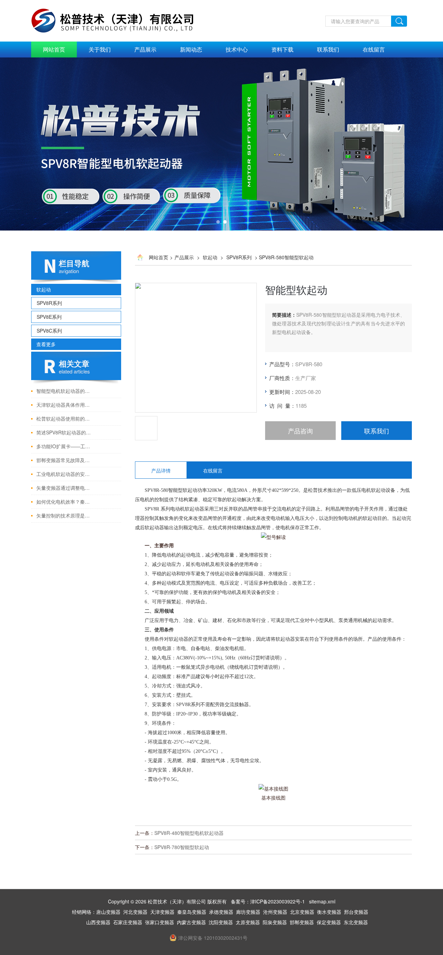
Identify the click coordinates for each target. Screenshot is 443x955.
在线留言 (374, 49)
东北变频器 (356, 922)
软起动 (43, 289)
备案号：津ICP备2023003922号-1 (268, 901)
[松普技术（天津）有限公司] (119, 3)
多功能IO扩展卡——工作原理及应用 (64, 446)
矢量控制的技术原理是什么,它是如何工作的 (64, 515)
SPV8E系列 (49, 316)
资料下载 (282, 49)
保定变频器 (329, 922)
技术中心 (237, 49)
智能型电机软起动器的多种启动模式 (64, 390)
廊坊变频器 (248, 911)
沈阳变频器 (221, 922)
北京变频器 (302, 911)
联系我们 (328, 49)
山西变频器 (98, 922)
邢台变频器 (356, 911)
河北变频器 (135, 911)
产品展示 (145, 49)
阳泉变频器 (275, 922)
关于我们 (100, 49)
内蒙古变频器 (191, 922)
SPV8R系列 (49, 302)
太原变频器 (248, 922)
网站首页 (54, 49)
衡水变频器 (329, 911)
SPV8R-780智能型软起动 (181, 847)
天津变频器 (162, 911)
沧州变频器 (275, 911)
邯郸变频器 (302, 922)
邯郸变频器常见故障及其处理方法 (64, 460)
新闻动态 (191, 49)
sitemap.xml (322, 901)
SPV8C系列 (49, 330)
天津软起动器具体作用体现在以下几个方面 (64, 404)
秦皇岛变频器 (191, 911)
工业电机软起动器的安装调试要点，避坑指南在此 (64, 473)
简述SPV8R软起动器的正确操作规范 (64, 432)
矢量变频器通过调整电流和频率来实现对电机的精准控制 (64, 487)
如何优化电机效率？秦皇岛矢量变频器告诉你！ (64, 501)
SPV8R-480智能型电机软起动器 (189, 832)
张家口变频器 (159, 922)
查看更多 (46, 344)
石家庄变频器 (127, 922)
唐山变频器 (108, 911)
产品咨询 (300, 430)
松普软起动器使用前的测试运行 (64, 418)
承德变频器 (221, 911)
